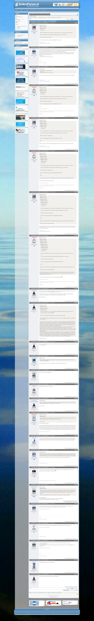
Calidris (34, 525)
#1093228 (76, 398)
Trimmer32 (34, 290)
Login (17, 24)
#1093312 (76, 503)
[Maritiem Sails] (20, 82)
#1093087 (76, 117)
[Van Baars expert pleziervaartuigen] (20, 126)
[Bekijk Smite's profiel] (34, 347)
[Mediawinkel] (20, 110)
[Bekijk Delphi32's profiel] (34, 442)
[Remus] (20, 61)
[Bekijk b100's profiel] (34, 472)
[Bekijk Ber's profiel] (34, 308)
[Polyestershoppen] (20, 103)
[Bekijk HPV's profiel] (34, 579)
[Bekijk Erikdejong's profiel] (34, 419)
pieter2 (34, 386)
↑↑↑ (76, 611)
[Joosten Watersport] (52, 604)
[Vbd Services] (20, 75)
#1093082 (76, 47)
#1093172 (76, 355)
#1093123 (76, 302)
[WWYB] (20, 96)
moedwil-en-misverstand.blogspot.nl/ (44, 43)
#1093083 (76, 66)
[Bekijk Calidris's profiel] (34, 528)
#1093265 (76, 435)
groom (34, 562)
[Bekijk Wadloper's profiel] (34, 28)
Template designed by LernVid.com (74, 613)
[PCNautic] (20, 119)
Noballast (34, 87)
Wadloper (34, 24)
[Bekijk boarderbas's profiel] (34, 376)
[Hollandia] (20, 68)
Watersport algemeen (42, 17)
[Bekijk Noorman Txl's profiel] (34, 492)
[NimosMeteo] (20, 89)
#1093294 (76, 484)
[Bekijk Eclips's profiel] (34, 52)
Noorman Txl (34, 486)
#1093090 (76, 150)
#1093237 (76, 412)
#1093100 (76, 288)
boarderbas (34, 372)
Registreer (18, 28)
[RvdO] (20, 54)
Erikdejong (34, 414)
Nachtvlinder (34, 357)
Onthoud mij (18, 21)
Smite (34, 343)
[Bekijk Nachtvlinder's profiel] (34, 361)
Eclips (34, 49)
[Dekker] (65, 5)
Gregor (34, 451)
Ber (34, 304)
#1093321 (76, 540)
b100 (34, 469)
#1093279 (76, 449)
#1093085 (76, 85)
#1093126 (76, 341)
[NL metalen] (20, 133)
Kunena (56, 596)
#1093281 (76, 467)
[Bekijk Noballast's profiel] (34, 91)
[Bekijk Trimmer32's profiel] (34, 294)
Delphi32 (34, 437)
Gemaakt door (52, 596)
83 (76, 19)
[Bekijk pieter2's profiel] (34, 391)
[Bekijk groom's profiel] (34, 567)
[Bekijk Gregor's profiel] (34, 455)
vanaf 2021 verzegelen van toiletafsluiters (54, 17)
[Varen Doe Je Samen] (34, 605)
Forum (32, 17)
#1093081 (76, 22)
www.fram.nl (41, 284)
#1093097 (76, 235)
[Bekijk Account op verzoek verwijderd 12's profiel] (34, 406)
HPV (34, 576)
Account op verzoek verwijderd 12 (34, 401)
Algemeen (36, 17)
